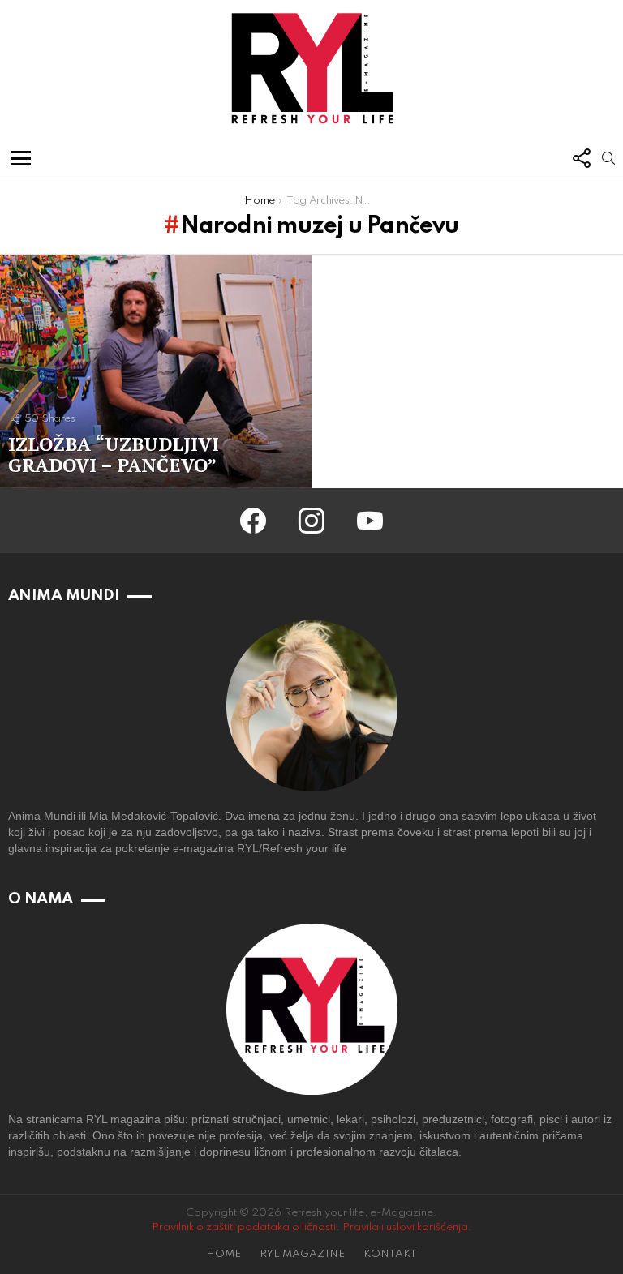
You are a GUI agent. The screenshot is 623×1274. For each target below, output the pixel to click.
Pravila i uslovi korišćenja (405, 1227)
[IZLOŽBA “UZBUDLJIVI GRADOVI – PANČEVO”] (156, 371)
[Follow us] (581, 158)
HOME (223, 1254)
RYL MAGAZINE (302, 1254)
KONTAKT (390, 1254)
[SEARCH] (608, 158)
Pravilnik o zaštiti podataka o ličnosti (244, 1227)
